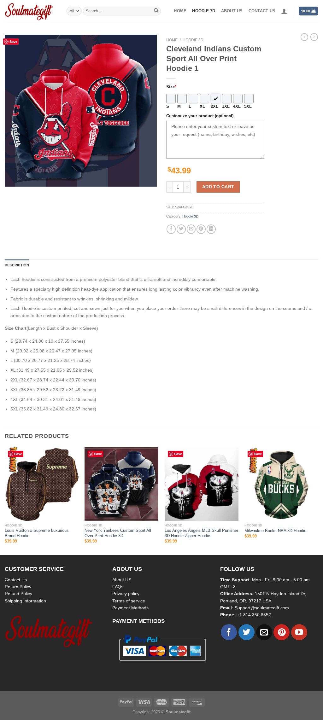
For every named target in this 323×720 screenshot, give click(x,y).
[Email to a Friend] (191, 229)
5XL (248, 106)
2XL (214, 106)
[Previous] (5, 500)
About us (232, 11)
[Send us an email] (264, 632)
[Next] (318, 500)
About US (121, 579)
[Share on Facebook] (171, 229)
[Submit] (156, 11)
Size (171, 87)
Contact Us (16, 579)
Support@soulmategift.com (262, 607)
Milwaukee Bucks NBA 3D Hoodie (275, 531)
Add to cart (218, 186)
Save (13, 41)
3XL (226, 106)
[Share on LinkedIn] (211, 229)
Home (180, 11)
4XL (237, 106)
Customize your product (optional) (199, 116)
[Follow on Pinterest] (281, 632)
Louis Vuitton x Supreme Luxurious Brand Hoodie (37, 533)
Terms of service (128, 600)
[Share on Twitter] (181, 229)
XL (202, 106)
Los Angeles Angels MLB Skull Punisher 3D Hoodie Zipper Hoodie (201, 533)
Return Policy (18, 586)
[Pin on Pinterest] (201, 229)
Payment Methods (130, 607)
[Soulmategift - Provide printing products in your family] (31, 11)
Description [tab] (17, 265)
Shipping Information (25, 600)
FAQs (117, 586)
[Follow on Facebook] (229, 632)
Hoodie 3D (203, 11)
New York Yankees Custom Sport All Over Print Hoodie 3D (118, 533)
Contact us (262, 11)
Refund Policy (18, 593)
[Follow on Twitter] (246, 632)
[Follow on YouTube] (299, 632)
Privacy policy (125, 593)
